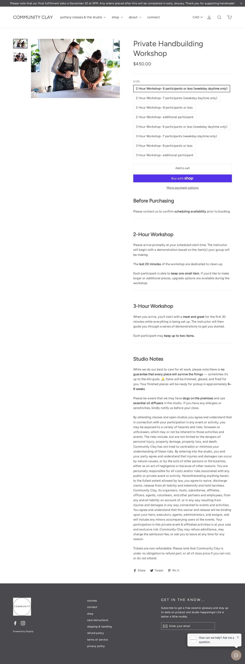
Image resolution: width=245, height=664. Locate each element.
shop (116, 17)
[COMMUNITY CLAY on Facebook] (15, 622)
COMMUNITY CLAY (33, 17)
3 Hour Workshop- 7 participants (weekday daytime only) (176, 136)
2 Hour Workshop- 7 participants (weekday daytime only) (176, 98)
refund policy (95, 633)
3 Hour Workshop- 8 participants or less (164, 145)
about (133, 17)
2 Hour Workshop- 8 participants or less (164, 107)
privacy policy (96, 646)
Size (136, 81)
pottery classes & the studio (81, 17)
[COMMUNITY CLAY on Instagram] (23, 622)
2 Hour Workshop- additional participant (165, 117)
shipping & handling (99, 626)
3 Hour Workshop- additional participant (164, 155)
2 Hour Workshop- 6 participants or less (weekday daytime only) (181, 88)
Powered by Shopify (23, 631)
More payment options (183, 188)
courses (92, 600)
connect (153, 17)
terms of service (97, 639)
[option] (75, 68)
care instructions (97, 620)
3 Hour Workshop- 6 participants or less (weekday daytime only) (181, 126)
